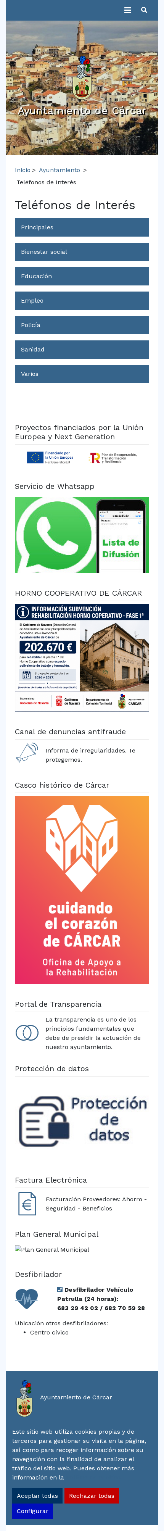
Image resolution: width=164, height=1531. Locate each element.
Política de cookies (93, 1477)
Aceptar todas (37, 1495)
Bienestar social (44, 251)
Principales (37, 227)
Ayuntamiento (59, 170)
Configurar (32, 1511)
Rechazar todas (91, 1495)
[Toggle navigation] (127, 10)
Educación (36, 276)
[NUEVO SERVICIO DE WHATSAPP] (82, 536)
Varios (30, 373)
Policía (30, 325)
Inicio (23, 170)
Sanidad (33, 349)
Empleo (32, 300)
